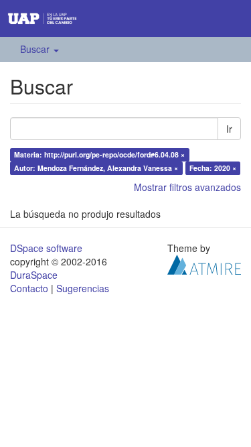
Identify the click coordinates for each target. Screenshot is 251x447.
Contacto (29, 288)
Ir (229, 128)
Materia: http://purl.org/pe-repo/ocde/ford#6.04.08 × (99, 154)
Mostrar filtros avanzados (187, 187)
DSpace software (46, 248)
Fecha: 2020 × (212, 168)
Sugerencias (82, 288)
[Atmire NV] (204, 263)
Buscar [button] (36, 49)
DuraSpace (34, 274)
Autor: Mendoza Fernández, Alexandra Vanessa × (96, 168)
